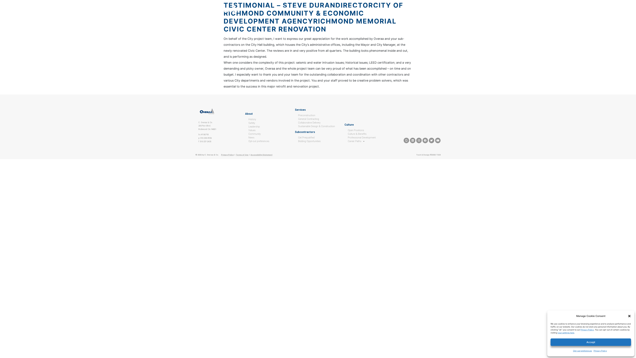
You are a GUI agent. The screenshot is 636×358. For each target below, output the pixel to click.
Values (252, 130)
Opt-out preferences (582, 351)
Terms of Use (242, 155)
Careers (352, 8)
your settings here (566, 332)
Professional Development (362, 137)
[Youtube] (438, 140)
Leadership (254, 126)
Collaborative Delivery (309, 122)
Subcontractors (327, 8)
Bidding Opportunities (309, 141)
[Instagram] (419, 140)
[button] (629, 316)
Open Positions (356, 130)
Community (254, 134)
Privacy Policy (587, 329)
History (252, 119)
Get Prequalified (306, 137)
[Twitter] (431, 140)
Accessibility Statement (261, 155)
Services (281, 8)
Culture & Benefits (357, 134)
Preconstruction (306, 115)
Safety (251, 123)
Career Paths (354, 141)
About (262, 8)
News (251, 137)
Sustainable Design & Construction (316, 126)
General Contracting (308, 119)
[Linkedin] (412, 140)
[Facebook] (425, 140)
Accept (590, 342)
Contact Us (374, 8)
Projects (301, 8)
